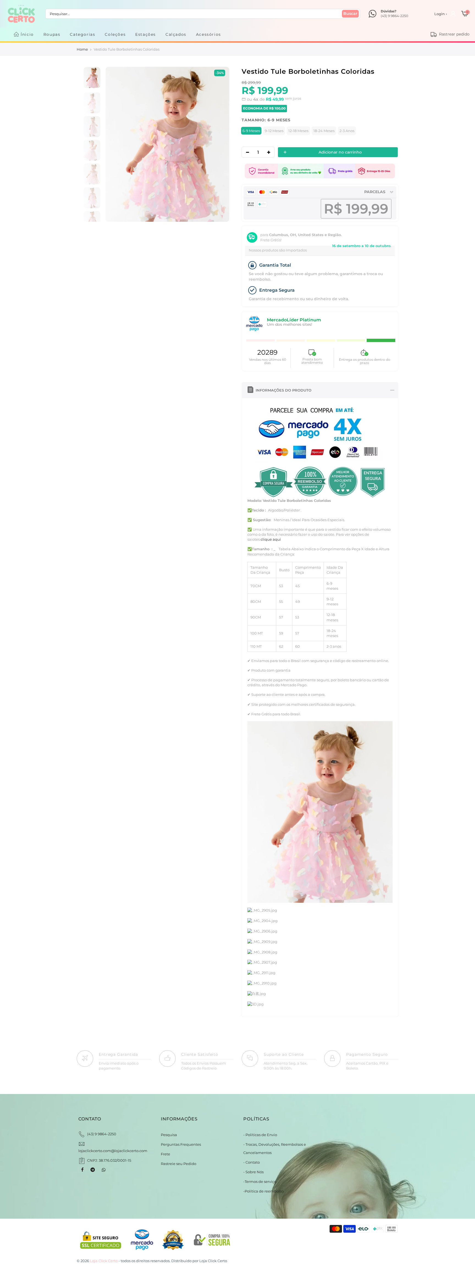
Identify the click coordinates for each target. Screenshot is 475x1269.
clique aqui (270, 539)
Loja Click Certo (213, 1261)
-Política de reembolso (263, 1191)
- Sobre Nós (253, 1172)
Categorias (82, 34)
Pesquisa (169, 1135)
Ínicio (27, 34)
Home (82, 49)
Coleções (115, 34)
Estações (145, 34)
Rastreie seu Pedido (178, 1163)
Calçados (175, 34)
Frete (165, 1154)
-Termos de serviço (259, 1181)
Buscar (350, 13)
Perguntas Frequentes (181, 1144)
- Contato (251, 1162)
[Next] (219, 145)
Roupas (51, 34)
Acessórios (208, 34)
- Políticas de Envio (260, 1135)
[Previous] (115, 145)
